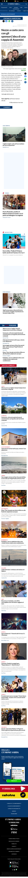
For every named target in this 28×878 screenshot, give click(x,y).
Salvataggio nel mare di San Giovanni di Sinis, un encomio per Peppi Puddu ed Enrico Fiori (13, 347)
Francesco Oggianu (6, 355)
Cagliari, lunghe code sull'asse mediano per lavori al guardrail (13, 144)
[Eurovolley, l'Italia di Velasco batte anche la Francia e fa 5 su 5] (14, 241)
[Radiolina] (14, 795)
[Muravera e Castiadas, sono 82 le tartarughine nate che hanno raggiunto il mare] (14, 589)
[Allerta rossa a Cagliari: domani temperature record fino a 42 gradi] (14, 375)
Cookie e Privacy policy (14, 838)
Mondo (25, 7)
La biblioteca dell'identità (14, 808)
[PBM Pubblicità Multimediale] (14, 832)
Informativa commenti (14, 851)
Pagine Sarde (14, 813)
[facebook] (4, 1)
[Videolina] (14, 789)
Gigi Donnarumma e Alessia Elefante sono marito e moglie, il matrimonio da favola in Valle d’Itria (13, 311)
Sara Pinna (5, 350)
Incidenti (19, 10)
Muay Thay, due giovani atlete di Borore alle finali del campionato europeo (14, 353)
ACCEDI (25, 1)
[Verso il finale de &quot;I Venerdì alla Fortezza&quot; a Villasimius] (14, 621)
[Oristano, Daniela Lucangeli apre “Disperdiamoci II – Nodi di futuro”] (14, 651)
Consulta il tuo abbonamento (14, 803)
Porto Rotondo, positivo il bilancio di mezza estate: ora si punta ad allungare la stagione (13, 213)
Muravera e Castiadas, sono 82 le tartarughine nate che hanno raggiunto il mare (12, 602)
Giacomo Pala (5, 337)
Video (10, 7)
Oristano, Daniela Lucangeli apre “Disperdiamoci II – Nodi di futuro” (10, 664)
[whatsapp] (6, 1)
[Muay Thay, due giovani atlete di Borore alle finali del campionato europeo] (14, 498)
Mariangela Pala (6, 343)
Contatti (14, 846)
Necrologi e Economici (14, 841)
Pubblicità (14, 843)
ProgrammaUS (4, 7)
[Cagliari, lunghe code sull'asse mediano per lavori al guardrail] (14, 134)
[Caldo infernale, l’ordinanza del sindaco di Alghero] (14, 557)
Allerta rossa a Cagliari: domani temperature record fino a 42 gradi (12, 329)
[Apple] (14, 862)
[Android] (14, 866)
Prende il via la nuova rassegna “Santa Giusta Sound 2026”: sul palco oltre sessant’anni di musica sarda (13, 697)
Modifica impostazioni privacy (14, 848)
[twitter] (2, 1)
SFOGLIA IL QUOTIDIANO (7, 14)
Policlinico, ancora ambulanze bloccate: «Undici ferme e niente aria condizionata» (13, 359)
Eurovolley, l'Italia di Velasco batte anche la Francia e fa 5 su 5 (13, 252)
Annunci (14, 811)
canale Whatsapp (23, 69)
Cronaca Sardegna (12, 18)
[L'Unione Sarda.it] (14, 4)
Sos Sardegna (12, 10)
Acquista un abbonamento (14, 806)
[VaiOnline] (14, 829)
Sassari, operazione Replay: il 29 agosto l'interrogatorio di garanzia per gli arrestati (13, 729)
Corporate (14, 854)
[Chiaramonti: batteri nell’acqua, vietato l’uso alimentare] (14, 436)
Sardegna (16, 7)
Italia (21, 7)
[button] (4, 21)
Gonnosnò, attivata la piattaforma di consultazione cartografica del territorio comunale (14, 334)
